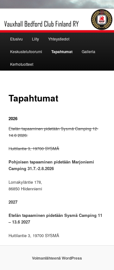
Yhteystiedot (58, 38)
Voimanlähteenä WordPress (57, 258)
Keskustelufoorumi (26, 51)
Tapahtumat (62, 51)
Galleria (88, 51)
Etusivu (16, 38)
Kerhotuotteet (21, 64)
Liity (35, 38)
